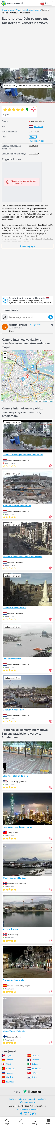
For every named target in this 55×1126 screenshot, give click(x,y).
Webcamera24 (15, 3)
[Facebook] (21, 1113)
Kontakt (12, 1099)
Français (35, 1059)
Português (10, 1068)
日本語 (8, 1064)
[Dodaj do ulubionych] (33, 109)
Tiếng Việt (10, 1081)
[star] (5, 109)
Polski (48, 3)
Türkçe (35, 1072)
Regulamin (41, 1099)
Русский (9, 1072)
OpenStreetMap (47, 401)
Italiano (35, 1064)
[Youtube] (34, 1113)
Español (35, 1055)
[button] (33, 367)
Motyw (7, 1123)
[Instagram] (25, 1113)
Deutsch (9, 1059)
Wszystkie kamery (27, 1102)
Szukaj (34, 1123)
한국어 (34, 1077)
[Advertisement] (27, 47)
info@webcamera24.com (27, 1109)
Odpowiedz (36, 325)
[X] (29, 1113)
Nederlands (37, 1068)
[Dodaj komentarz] (50, 317)
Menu (48, 1123)
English (9, 1055)
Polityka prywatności (26, 1099)
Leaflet (36, 401)
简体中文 (9, 1077)
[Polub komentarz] (51, 325)
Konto (21, 1123)
